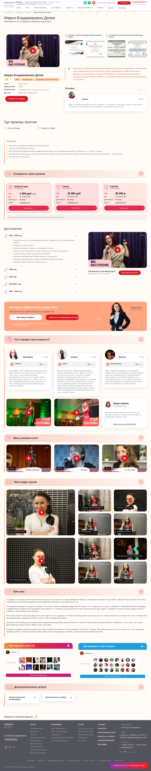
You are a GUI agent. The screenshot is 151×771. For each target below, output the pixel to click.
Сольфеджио (56, 734)
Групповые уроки (36, 746)
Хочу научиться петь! (129, 272)
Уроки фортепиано (58, 728)
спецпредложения (106, 740)
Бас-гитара (82, 740)
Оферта (41, 760)
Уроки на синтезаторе (59, 731)
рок (29, 90)
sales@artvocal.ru (127, 747)
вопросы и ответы (106, 736)
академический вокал (40, 90)
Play (12, 364)
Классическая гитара (85, 734)
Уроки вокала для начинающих (17, 698)
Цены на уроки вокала (38, 753)
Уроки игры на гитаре (86, 728)
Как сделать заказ (104, 760)
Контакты (122, 8)
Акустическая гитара (85, 731)
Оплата (111, 8)
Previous (4, 52)
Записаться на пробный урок (128, 765)
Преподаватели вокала (38, 750)
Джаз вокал (34, 731)
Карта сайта (119, 760)
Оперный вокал (36, 740)
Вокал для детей (36, 743)
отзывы (101, 724)
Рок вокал (33, 734)
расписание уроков (106, 732)
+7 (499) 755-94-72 (127, 745)
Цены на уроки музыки (59, 740)
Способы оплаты (73, 760)
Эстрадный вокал (36, 728)
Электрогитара (83, 737)
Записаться (29, 208)
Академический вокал (38, 737)
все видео (102, 744)
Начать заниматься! (11, 739)
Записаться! (124, 3)
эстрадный (23, 90)
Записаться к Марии (17, 99)
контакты (102, 728)
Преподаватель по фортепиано (62, 737)
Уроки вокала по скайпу (55, 697)
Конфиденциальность (56, 760)
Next (145, 90)
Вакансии (31, 760)
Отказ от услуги (89, 760)
